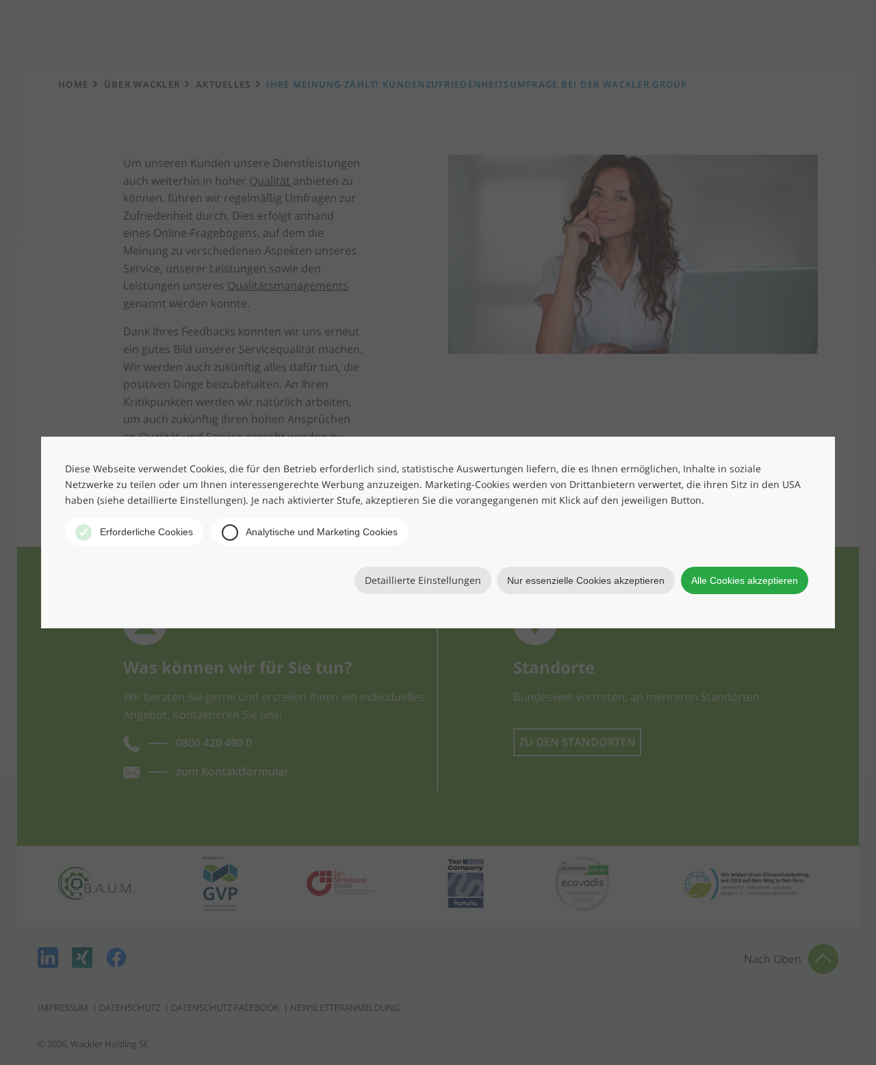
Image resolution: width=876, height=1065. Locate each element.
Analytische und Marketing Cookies (321, 531)
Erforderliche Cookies (145, 531)
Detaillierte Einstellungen (423, 580)
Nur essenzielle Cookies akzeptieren (586, 580)
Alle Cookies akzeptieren (744, 580)
